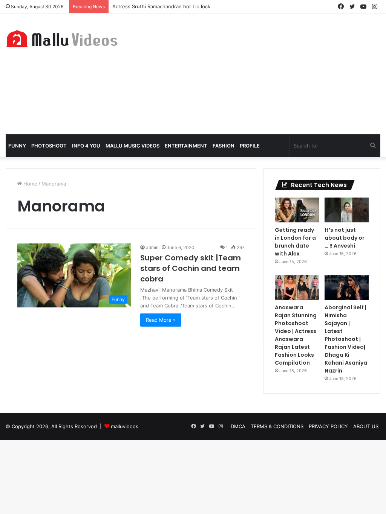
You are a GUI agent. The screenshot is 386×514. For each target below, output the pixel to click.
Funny (17, 146)
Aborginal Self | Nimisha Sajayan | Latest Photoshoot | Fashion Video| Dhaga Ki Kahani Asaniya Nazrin (346, 339)
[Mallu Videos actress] (64, 38)
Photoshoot (49, 146)
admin (152, 247)
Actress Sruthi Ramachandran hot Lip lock (161, 6)
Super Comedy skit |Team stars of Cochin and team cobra (190, 268)
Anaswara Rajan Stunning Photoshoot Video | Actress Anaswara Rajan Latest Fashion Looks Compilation (296, 335)
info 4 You (86, 146)
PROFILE (250, 146)
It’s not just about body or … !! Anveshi (345, 237)
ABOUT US (365, 426)
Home (29, 184)
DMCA (238, 426)
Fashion (223, 146)
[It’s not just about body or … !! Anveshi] (347, 210)
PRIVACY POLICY (328, 426)
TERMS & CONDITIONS (277, 426)
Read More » (161, 320)
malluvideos (124, 426)
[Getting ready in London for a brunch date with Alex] (297, 210)
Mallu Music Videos (132, 146)
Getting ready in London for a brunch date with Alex (295, 241)
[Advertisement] (257, 74)
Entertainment (186, 146)
